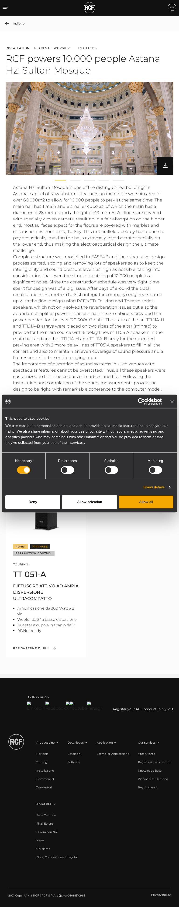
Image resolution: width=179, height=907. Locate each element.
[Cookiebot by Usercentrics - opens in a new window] (141, 401)
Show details (154, 487)
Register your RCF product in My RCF (143, 709)
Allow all (146, 502)
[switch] (67, 470)
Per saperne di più (31, 648)
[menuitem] (42, 754)
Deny (33, 502)
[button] (60, 180)
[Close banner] (172, 401)
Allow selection (89, 502)
